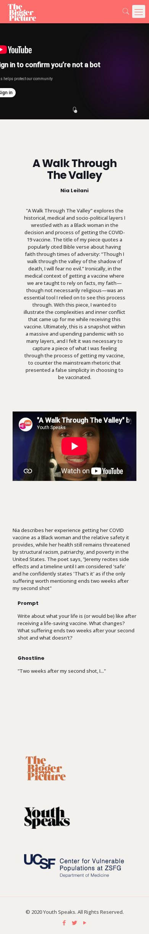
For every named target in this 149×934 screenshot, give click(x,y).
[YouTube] (85, 922)
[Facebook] (64, 922)
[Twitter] (75, 922)
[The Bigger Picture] (18, 11)
